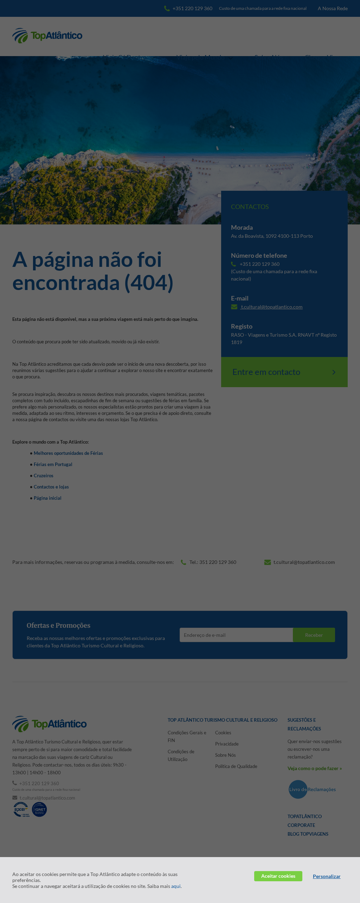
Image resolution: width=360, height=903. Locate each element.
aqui (176, 886)
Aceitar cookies (278, 876)
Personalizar (327, 876)
